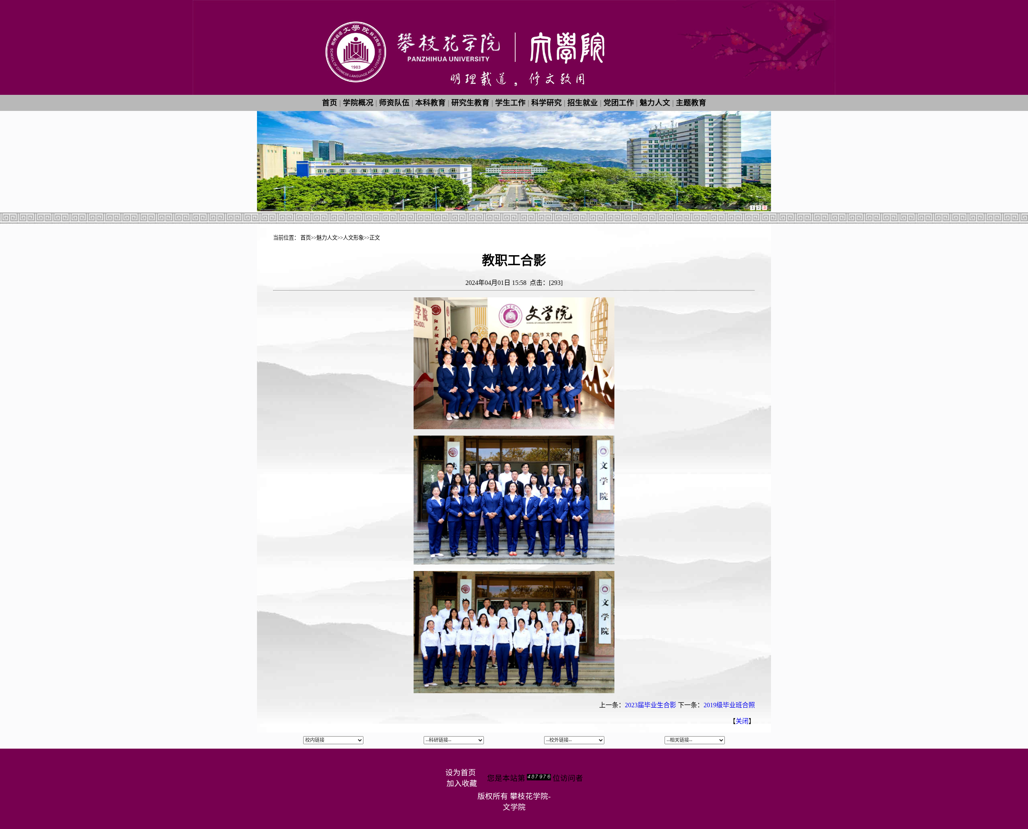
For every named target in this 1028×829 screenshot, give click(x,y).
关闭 (742, 721)
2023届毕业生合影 (650, 705)
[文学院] (514, 92)
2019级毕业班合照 (729, 705)
